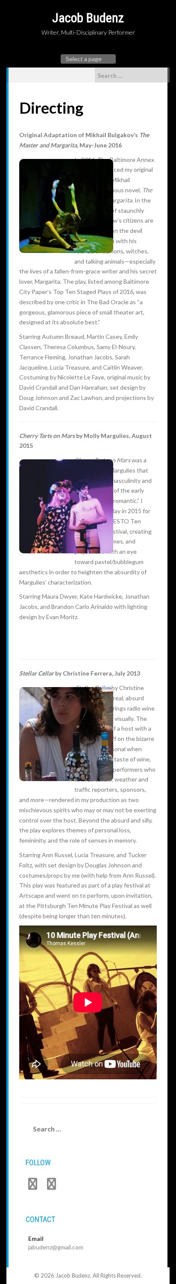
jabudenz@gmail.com (55, 1247)
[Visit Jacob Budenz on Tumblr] (32, 1186)
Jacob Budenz (88, 17)
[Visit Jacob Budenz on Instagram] (51, 1186)
